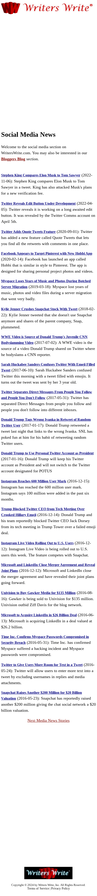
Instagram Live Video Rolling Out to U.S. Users (37, 543)
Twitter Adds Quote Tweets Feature (28, 232)
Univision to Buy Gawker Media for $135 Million (38, 593)
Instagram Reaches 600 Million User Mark (33, 481)
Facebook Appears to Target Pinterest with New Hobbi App (46, 253)
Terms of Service (38, 888)
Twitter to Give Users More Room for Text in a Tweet (42, 665)
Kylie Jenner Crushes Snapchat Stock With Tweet (39, 309)
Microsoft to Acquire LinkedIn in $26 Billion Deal (39, 615)
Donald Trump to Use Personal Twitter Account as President (47, 453)
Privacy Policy (60, 888)
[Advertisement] (48, 65)
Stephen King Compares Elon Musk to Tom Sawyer (40, 175)
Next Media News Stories (48, 720)
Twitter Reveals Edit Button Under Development (38, 203)
